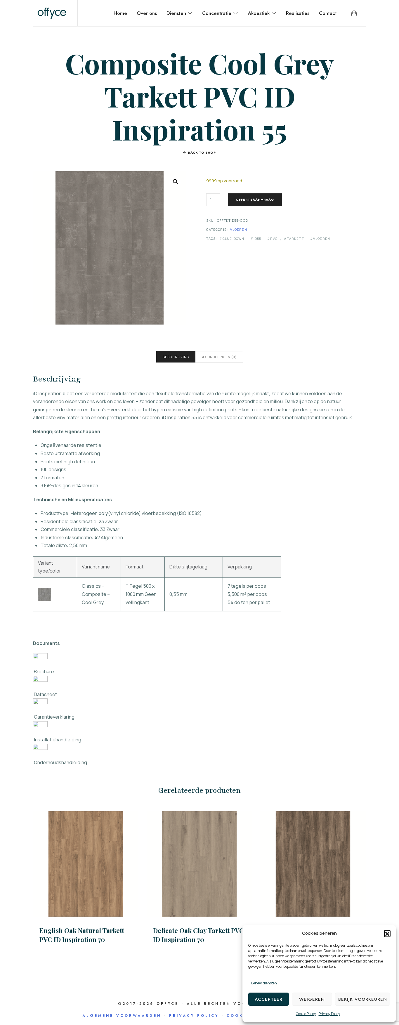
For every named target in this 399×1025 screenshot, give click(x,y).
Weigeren (312, 999)
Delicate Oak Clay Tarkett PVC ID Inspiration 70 (198, 935)
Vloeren (238, 229)
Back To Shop (202, 152)
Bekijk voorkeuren (362, 999)
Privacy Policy (329, 1013)
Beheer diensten (264, 983)
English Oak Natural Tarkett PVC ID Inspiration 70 (81, 935)
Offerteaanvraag (255, 199)
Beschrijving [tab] (176, 357)
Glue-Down (233, 238)
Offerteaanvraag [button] (86, 863)
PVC (273, 238)
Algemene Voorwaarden (121, 1015)
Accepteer (268, 999)
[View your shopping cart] (354, 13)
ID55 (257, 238)
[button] (387, 933)
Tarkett (295, 238)
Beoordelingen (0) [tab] (219, 357)
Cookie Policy (306, 1013)
